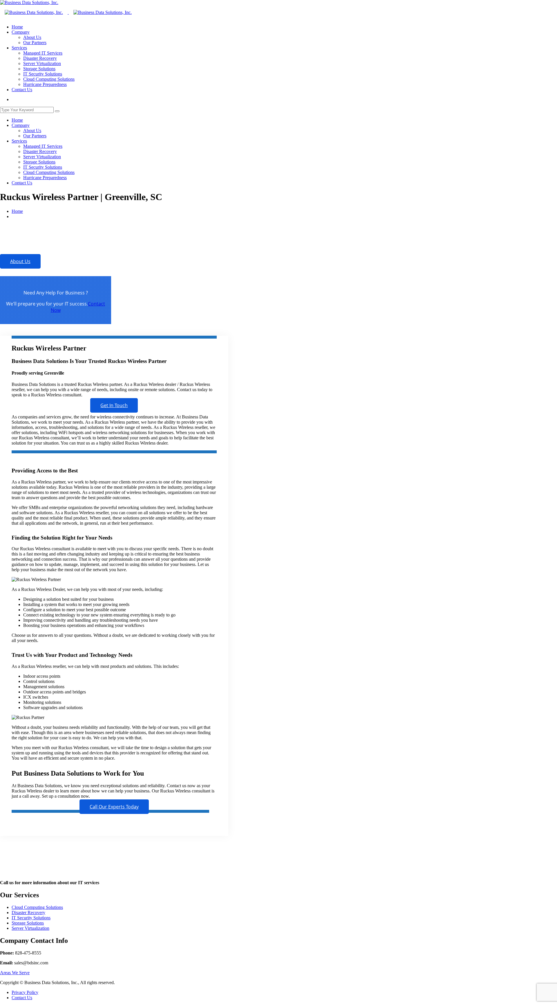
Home (17, 26)
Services (19, 47)
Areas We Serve (15, 972)
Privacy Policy (25, 992)
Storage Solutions (39, 68)
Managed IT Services (42, 53)
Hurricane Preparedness (45, 84)
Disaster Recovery (40, 58)
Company (21, 32)
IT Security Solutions (42, 73)
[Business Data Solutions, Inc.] (29, 2)
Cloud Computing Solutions (49, 79)
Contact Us (22, 89)
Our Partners (34, 42)
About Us (32, 37)
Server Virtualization (42, 63)
